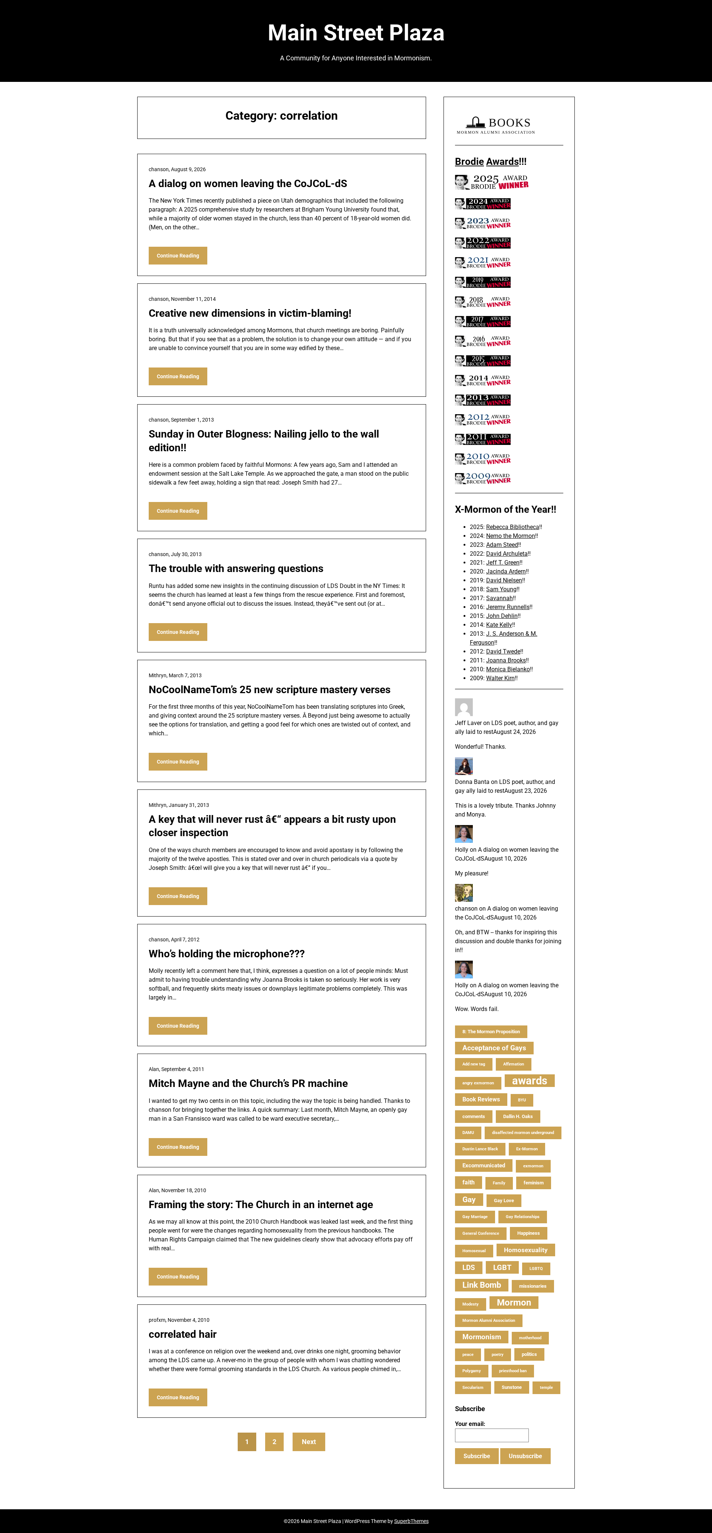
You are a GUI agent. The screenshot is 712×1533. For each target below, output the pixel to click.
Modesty (470, 1304)
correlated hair (183, 1334)
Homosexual (474, 1250)
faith (468, 1182)
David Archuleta (507, 553)
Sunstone (512, 1387)
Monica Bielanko (508, 669)
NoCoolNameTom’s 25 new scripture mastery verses (269, 690)
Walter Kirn (500, 678)
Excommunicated (483, 1165)
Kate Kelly (499, 624)
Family (499, 1183)
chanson (466, 908)
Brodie (469, 161)
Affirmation (513, 1064)
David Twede (503, 651)
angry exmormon (478, 1083)
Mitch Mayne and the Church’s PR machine (248, 1083)
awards (529, 1080)
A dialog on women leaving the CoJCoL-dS (248, 183)
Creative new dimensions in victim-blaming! (250, 313)
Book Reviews (481, 1099)
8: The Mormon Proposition (491, 1031)
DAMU (468, 1132)
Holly (461, 849)
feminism (534, 1183)
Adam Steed (502, 544)
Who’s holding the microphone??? (227, 954)
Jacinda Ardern (506, 571)
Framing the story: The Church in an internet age (261, 1204)
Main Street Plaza (356, 33)
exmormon (533, 1166)
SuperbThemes (411, 1521)
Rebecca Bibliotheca (512, 527)
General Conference (480, 1233)
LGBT (502, 1267)
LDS (468, 1267)
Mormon (514, 1302)
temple (546, 1387)
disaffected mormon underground (523, 1132)
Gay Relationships (523, 1216)
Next (309, 1442)
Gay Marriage (475, 1216)
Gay (469, 1199)
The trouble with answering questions (236, 568)
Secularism (473, 1387)
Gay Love (504, 1200)
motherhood (530, 1338)
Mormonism (481, 1337)
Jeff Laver (468, 722)
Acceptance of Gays (494, 1048)
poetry (498, 1354)
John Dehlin (502, 615)
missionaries (533, 1286)
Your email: (470, 1423)
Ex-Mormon (527, 1149)
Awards (502, 161)
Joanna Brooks (506, 660)
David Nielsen (504, 580)
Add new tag (473, 1064)
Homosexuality (526, 1250)
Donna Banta (472, 781)
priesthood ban (513, 1371)
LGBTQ (536, 1268)
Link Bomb (481, 1285)
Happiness (528, 1233)
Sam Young (501, 589)
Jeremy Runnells (508, 607)
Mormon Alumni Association (488, 1320)
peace (468, 1354)
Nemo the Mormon (510, 535)
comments (473, 1116)
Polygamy (471, 1371)
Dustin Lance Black (480, 1149)
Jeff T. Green (503, 562)
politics (529, 1354)
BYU (522, 1100)
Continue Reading (178, 256)
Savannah (499, 598)
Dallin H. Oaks (518, 1116)
